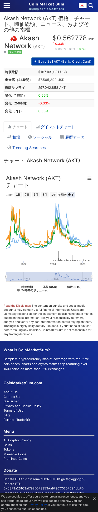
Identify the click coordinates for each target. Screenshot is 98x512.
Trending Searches (28, 147)
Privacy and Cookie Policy (22, 406)
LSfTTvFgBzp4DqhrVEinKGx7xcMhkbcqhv (53, 493)
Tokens (9, 449)
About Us (11, 392)
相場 (15, 137)
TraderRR (23, 420)
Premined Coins (15, 458)
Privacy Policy (37, 505)
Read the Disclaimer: (17, 305)
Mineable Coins (15, 454)
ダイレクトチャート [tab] (57, 126)
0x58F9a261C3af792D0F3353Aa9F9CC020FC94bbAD (43, 488)
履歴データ (74, 137)
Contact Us (12, 397)
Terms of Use (14, 410)
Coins (8, 445)
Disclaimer (11, 401)
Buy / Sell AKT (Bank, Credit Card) (64, 61)
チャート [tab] (19, 126)
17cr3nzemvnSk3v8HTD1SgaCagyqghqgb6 (54, 479)
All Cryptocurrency (17, 440)
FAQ (7, 415)
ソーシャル (42, 137)
